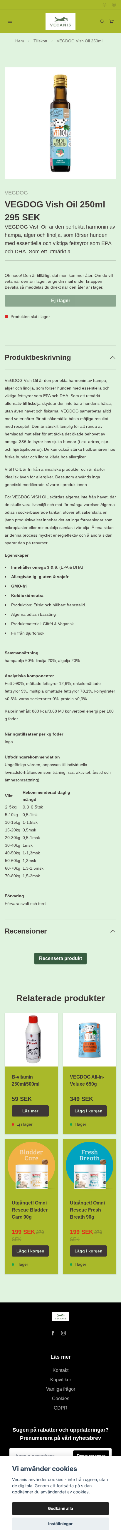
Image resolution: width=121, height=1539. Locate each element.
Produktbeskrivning (38, 357)
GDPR (61, 1407)
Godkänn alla (60, 1508)
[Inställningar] (104, 4)
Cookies (60, 1398)
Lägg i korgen (88, 1111)
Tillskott (40, 41)
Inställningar (60, 1523)
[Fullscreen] (60, 123)
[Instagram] (63, 1333)
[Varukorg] (111, 21)
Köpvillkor (60, 1379)
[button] (106, 126)
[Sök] (102, 21)
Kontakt (60, 1370)
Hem (19, 41)
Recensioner (26, 931)
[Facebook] (53, 1333)
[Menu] (10, 21)
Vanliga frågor (60, 1389)
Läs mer (30, 1111)
